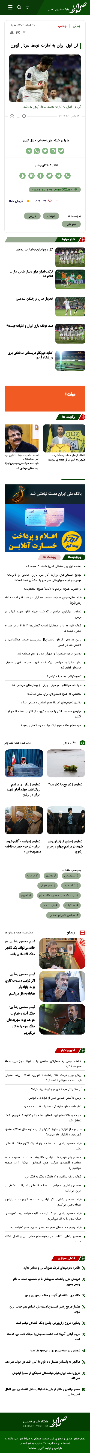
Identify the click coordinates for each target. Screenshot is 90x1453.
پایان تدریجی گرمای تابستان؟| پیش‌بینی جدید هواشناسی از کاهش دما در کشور (43, 642)
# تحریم (26, 895)
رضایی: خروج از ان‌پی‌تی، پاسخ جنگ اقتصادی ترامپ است (48, 1323)
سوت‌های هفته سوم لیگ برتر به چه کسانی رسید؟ (51, 725)
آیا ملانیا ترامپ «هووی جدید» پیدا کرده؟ (56, 1089)
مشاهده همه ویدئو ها (19, 932)
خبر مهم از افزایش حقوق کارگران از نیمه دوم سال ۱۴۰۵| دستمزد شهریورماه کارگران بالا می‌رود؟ (43, 1132)
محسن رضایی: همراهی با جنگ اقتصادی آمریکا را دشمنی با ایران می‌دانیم (43, 1188)
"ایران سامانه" (36, 1448)
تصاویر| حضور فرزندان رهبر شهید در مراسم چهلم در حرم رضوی (65, 846)
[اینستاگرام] (53, 151)
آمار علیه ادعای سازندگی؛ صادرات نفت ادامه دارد (52, 1106)
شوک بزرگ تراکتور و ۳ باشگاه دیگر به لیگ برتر (52, 1176)
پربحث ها (49, 557)
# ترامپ (32, 875)
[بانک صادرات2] (45, 517)
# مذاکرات (72, 905)
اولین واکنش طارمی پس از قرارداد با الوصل (54, 1097)
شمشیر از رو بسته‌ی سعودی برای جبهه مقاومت (55, 1350)
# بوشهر (51, 875)
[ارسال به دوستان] (18, 32)
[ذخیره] (24, 32)
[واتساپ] (37, 151)
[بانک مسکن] (45, 398)
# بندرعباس (71, 875)
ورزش (76, 25)
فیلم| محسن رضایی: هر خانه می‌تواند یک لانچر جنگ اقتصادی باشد (20, 948)
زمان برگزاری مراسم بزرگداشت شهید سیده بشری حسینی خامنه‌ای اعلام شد (43, 665)
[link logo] (45, 1421)
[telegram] (58, 176)
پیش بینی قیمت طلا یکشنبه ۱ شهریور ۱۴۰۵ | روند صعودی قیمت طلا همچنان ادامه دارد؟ (43, 1078)
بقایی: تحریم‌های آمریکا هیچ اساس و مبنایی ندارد (51, 702)
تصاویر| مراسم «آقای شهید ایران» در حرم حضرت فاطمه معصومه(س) (23, 846)
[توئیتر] (45, 151)
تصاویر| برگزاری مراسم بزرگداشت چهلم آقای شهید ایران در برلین (43, 614)
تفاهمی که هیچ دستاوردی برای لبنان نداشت (54, 694)
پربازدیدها (74, 557)
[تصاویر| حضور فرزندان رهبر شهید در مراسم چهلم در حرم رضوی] (66, 820)
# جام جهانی (47, 885)
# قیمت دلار (49, 905)
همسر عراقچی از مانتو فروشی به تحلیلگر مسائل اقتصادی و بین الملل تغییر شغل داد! (42, 1392)
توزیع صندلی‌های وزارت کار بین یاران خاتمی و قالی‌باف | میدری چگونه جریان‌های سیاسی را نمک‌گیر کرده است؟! (43, 577)
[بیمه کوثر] (45, 541)
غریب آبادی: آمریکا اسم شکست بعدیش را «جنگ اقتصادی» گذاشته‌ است (43, 1337)
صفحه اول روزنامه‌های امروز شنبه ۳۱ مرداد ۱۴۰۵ (52, 566)
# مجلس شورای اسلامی (63, 915)
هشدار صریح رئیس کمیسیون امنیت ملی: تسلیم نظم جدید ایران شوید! (44, 1309)
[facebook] (40, 176)
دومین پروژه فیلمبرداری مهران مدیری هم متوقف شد (49, 653)
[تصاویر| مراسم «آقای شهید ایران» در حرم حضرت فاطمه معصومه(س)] (24, 820)
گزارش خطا (16, 201)
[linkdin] (31, 176)
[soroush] (22, 176)
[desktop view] (27, 7)
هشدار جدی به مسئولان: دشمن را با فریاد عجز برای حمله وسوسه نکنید (43, 1064)
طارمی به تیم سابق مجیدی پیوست (66, 460)
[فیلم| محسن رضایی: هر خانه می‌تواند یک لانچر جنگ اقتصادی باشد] (62, 953)
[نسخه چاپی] (12, 32)
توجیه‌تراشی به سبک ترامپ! (64, 676)
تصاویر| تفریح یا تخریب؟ (65, 784)
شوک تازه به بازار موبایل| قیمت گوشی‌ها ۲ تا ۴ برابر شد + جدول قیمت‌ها (43, 628)
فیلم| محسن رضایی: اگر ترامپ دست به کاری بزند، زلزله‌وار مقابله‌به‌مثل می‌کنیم (20, 984)
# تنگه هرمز (70, 885)
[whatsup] (67, 176)
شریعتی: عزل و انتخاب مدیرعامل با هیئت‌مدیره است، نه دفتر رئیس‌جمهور (46, 1281)
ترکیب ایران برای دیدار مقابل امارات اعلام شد (31, 274)
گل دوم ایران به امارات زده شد (34, 249)
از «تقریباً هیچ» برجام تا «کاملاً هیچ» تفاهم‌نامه (52, 588)
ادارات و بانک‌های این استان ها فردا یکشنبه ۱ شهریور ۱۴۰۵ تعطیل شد (43, 1118)
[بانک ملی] (45, 494)
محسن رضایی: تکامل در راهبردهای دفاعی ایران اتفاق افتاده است (43, 1239)
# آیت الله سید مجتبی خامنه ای (58, 895)
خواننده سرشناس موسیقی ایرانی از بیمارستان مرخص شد (46, 685)
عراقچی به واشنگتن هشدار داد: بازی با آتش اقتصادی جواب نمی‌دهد (42, 1362)
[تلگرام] (29, 151)
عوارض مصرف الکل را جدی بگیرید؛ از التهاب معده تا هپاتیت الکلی (43, 714)
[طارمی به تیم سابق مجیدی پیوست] (64, 438)
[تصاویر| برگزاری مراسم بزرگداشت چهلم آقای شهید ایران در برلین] (24, 763)
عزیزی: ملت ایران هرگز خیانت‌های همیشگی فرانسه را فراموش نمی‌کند (46, 1375)
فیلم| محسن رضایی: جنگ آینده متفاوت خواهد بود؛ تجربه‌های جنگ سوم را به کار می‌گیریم (20, 1020)
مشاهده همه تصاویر (18, 743)
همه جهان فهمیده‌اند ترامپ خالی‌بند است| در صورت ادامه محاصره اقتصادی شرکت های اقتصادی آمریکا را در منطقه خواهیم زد (43, 1163)
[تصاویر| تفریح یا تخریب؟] (66, 763)
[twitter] (49, 176)
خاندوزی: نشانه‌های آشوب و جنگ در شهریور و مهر (52, 1295)
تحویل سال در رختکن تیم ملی (34, 298)
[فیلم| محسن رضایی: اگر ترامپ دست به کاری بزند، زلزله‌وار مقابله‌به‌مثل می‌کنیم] (62, 986)
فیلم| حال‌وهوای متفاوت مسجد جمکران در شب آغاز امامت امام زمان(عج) (43, 600)
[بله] (61, 151)
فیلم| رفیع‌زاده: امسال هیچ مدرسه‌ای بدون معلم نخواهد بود (45, 1227)
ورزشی (62, 25)
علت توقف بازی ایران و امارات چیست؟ (29, 326)
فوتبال (51, 216)
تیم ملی (71, 224)
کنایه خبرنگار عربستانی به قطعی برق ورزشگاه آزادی (30, 355)
